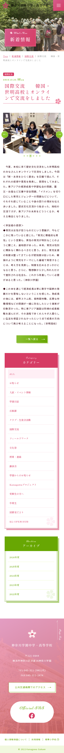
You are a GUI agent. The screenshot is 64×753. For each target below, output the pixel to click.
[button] (4, 134)
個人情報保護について (16, 739)
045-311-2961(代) (35, 670)
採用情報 (36, 739)
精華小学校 (50, 739)
